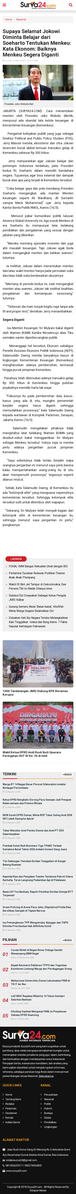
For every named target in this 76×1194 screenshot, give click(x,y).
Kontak (9, 1117)
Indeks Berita (12, 1122)
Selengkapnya (46, 1076)
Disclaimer (11, 1113)
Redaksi (9, 1103)
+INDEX (67, 774)
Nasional (21, 19)
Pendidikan (50, 1122)
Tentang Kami (13, 1099)
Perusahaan (51, 1094)
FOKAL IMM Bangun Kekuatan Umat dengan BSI (38, 566)
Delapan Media (38, 1190)
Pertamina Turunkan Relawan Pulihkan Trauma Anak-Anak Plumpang (37, 575)
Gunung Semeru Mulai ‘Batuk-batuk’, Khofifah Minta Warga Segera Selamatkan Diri (36, 609)
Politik (47, 1103)
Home (8, 19)
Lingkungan (50, 1126)
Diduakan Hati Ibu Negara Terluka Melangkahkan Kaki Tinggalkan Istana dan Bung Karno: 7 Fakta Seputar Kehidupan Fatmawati (38, 622)
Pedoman (10, 1108)
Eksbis (47, 1117)
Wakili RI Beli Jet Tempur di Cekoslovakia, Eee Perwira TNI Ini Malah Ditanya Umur (37, 586)
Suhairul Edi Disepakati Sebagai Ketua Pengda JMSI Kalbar (37, 597)
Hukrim (48, 1108)
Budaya (48, 1113)
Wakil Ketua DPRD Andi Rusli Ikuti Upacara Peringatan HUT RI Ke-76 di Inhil (32, 754)
